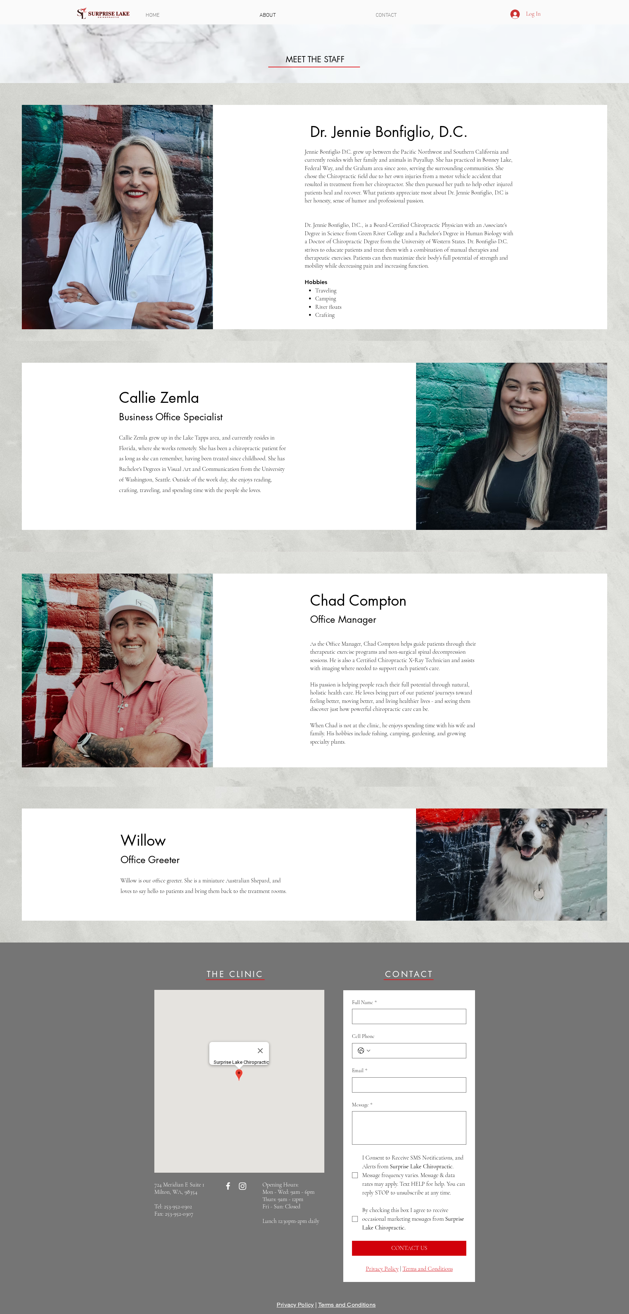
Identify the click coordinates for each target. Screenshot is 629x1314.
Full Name (364, 1002)
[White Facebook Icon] (228, 1186)
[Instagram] (243, 1186)
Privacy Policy (295, 1304)
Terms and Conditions (347, 1304)
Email (359, 1070)
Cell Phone (363, 1036)
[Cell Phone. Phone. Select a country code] (364, 1050)
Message (362, 1105)
